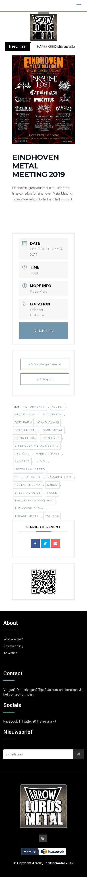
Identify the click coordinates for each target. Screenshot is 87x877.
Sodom (52, 484)
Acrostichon (35, 406)
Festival (22, 453)
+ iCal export (45, 379)
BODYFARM (23, 422)
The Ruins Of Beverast (34, 500)
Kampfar (22, 461)
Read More (39, 292)
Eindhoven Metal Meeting (37, 445)
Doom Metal (53, 430)
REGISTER (44, 331)
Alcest (57, 406)
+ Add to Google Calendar (44, 364)
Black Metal (25, 414)
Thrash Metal (27, 516)
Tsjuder (52, 516)
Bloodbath (52, 414)
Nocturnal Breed (30, 469)
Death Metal (25, 430)
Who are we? (13, 639)
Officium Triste (28, 477)
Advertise (10, 653)
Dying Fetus (25, 438)
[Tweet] (45, 543)
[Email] (55, 543)
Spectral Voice (27, 492)
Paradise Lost (60, 477)
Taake (52, 492)
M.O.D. (41, 461)
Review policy (13, 646)
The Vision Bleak (29, 508)
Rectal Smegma (28, 484)
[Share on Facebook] (35, 543)
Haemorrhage (48, 453)
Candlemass (48, 422)
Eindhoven (51, 438)
